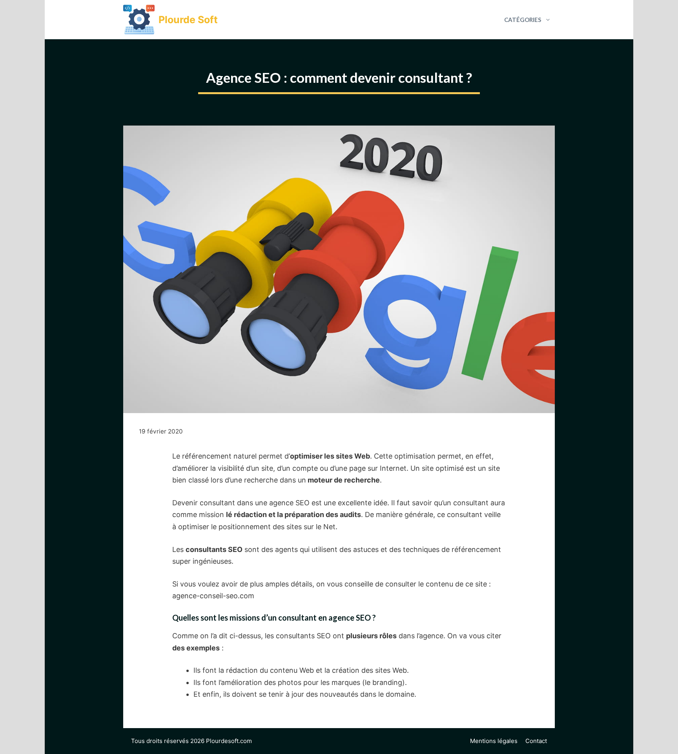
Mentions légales (494, 741)
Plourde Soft (188, 19)
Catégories (522, 19)
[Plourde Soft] (139, 19)
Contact (536, 741)
